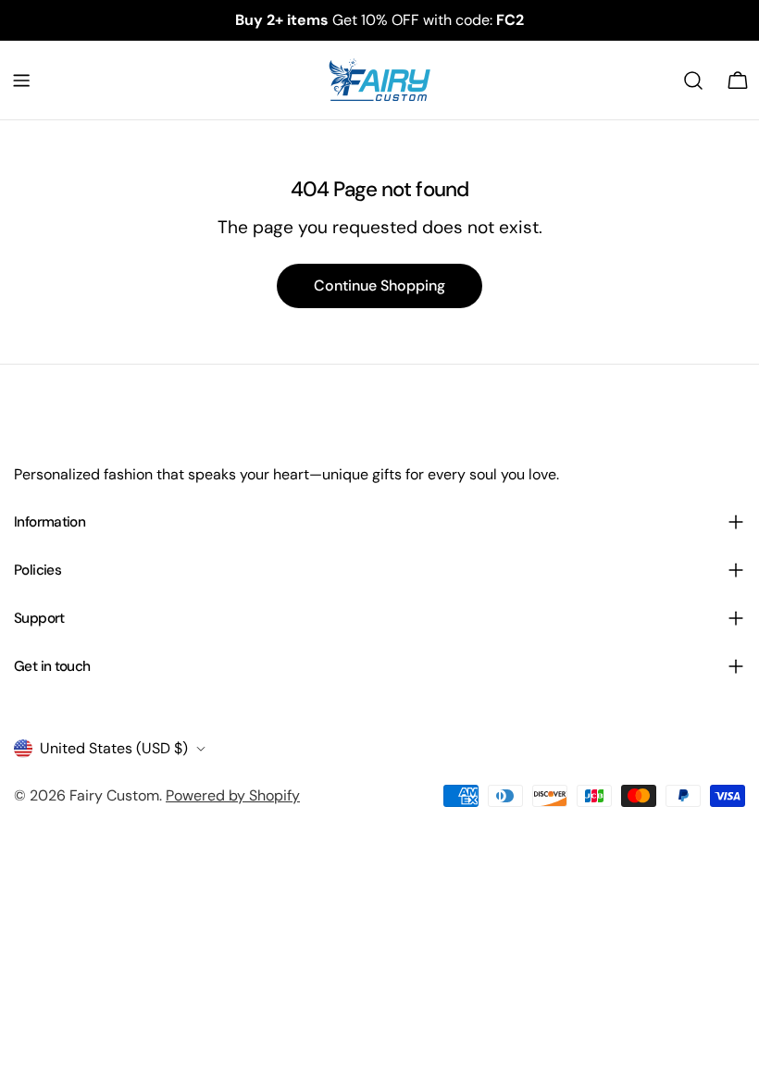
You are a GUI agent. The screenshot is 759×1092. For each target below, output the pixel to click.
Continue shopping (379, 285)
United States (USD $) (114, 748)
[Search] (693, 80)
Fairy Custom (114, 795)
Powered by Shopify (233, 795)
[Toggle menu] (21, 80)
